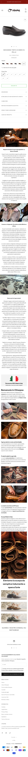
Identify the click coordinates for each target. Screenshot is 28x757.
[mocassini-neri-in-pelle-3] (16, 64)
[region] (14, 642)
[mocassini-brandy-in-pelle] (7, 64)
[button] (8, 67)
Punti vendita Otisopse (6, 687)
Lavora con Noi (4, 697)
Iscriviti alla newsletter (13, 674)
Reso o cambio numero (6, 714)
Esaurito (14, 85)
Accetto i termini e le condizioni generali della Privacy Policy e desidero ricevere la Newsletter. (12, 669)
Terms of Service (5, 719)
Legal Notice (4, 709)
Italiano (13, 737)
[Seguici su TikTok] (10, 733)
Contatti (3, 689)
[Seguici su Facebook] (2, 733)
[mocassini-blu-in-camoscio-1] (3, 64)
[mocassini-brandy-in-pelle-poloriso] (12, 64)
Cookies (3, 707)
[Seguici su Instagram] (6, 733)
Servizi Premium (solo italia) (7, 694)
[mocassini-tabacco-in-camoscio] (20, 64)
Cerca (2, 682)
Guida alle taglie (5, 692)
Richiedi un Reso (5, 699)
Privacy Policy (4, 712)
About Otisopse (5, 685)
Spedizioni (3, 716)
